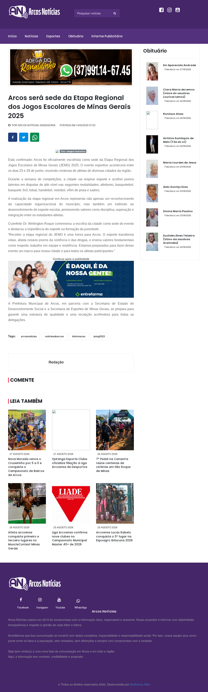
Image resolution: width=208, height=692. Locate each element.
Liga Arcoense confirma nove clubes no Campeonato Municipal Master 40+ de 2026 (69, 538)
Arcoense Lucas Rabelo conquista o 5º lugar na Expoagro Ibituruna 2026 (114, 536)
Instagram (39, 600)
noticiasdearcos (54, 336)
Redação (56, 362)
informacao (78, 336)
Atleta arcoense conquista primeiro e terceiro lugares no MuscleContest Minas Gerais (24, 540)
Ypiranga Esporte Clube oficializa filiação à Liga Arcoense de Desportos (69, 463)
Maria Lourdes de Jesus (179, 162)
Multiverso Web (140, 684)
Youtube (59, 600)
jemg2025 (99, 336)
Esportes (53, 36)
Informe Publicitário (106, 36)
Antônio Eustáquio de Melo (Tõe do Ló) (178, 140)
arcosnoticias (29, 336)
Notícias (31, 36)
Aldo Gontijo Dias (175, 187)
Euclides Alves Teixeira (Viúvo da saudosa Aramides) (179, 239)
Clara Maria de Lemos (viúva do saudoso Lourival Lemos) (178, 93)
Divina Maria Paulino (178, 211)
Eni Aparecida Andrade (179, 65)
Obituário (75, 36)
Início (12, 36)
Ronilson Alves (173, 114)
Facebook (20, 600)
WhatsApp (78, 600)
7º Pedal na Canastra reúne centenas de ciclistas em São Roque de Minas (113, 465)
